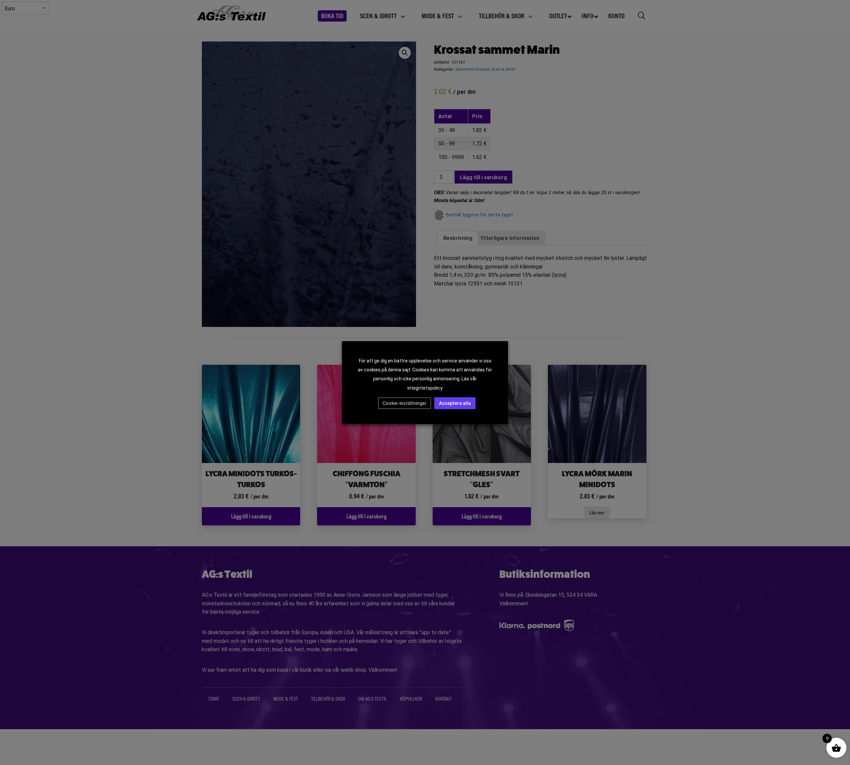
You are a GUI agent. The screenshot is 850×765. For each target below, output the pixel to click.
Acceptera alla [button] (455, 403)
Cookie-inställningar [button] (404, 403)
